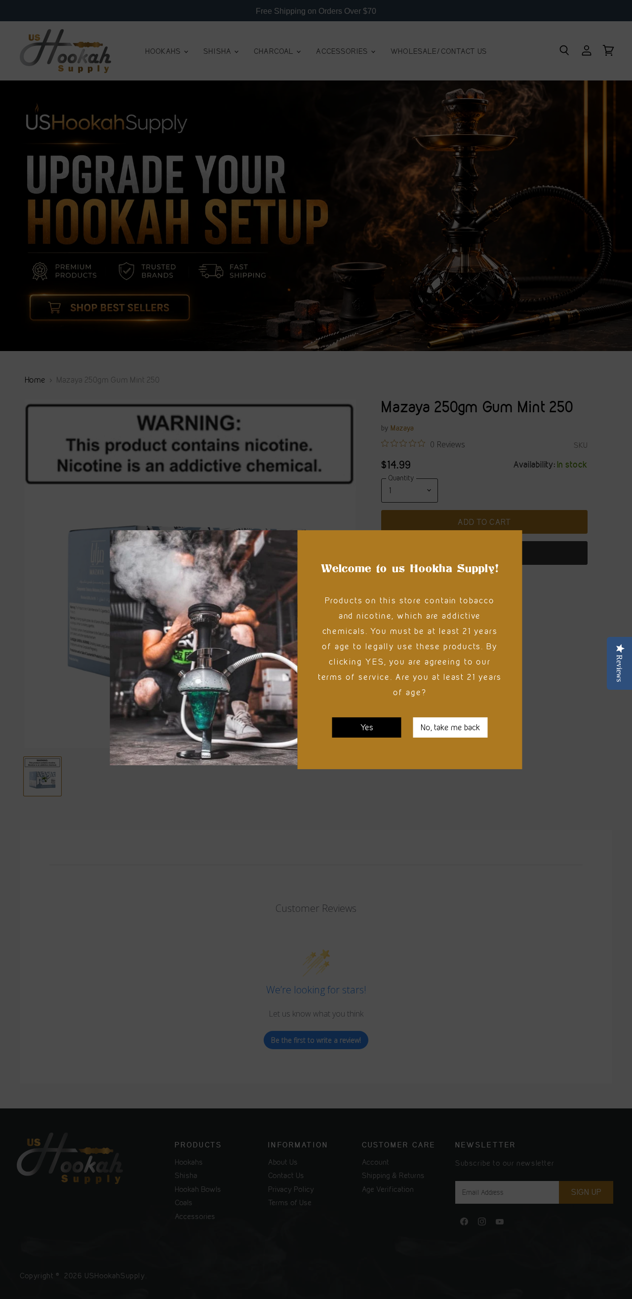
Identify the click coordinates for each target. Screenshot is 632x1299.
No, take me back (450, 727)
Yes (366, 727)
